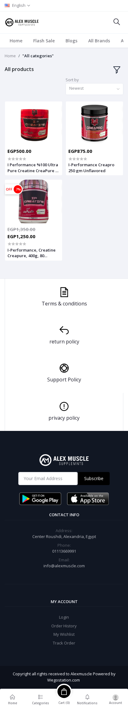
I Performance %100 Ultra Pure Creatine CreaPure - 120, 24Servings (32, 167)
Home (16, 41)
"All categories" (38, 56)
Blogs (71, 41)
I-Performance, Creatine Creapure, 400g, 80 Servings (31, 252)
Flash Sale (44, 41)
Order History (64, 626)
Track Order (64, 643)
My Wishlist (64, 634)
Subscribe (93, 478)
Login (64, 617)
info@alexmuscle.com (64, 566)
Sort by (72, 80)
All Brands (99, 41)
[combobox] (94, 89)
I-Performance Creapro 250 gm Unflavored (91, 167)
